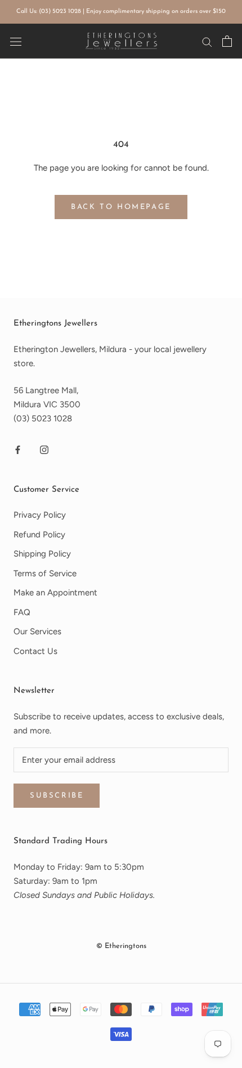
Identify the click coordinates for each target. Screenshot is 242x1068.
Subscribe (56, 795)
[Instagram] (44, 450)
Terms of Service (45, 573)
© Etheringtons (121, 946)
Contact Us (35, 651)
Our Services (37, 631)
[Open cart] (227, 41)
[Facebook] (18, 450)
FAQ (22, 612)
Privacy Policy (40, 515)
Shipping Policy (42, 554)
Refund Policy (39, 534)
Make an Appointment (55, 593)
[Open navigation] (15, 41)
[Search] (207, 41)
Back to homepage (121, 207)
